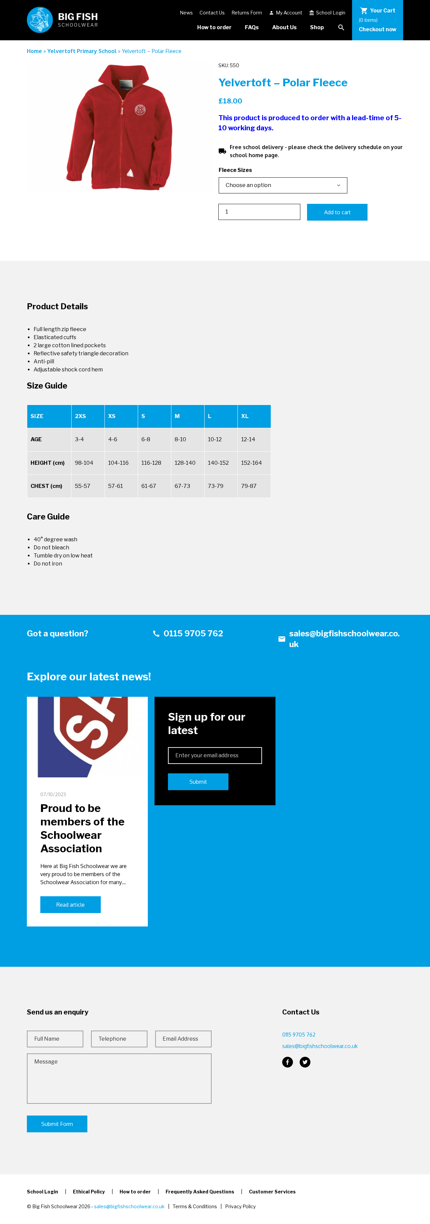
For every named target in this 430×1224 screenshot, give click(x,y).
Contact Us (212, 12)
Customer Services (272, 1191)
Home (34, 51)
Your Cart (377, 11)
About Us (284, 27)
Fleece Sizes (235, 170)
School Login (327, 12)
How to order (214, 27)
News (186, 12)
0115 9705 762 (187, 633)
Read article (70, 904)
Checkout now (377, 29)
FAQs (252, 27)
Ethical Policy (89, 1191)
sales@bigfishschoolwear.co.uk (339, 639)
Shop (317, 27)
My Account (285, 12)
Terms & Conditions (195, 1206)
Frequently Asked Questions (200, 1191)
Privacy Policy (240, 1206)
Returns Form (246, 12)
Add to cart (337, 212)
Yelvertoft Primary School (82, 51)
